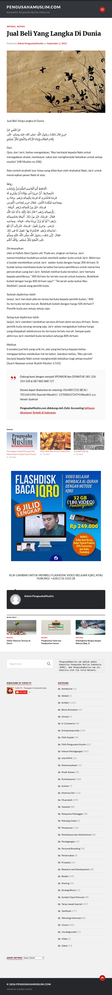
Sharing (65, 883)
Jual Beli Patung (81, 451)
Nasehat (66, 806)
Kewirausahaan (69, 765)
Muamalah (67, 799)
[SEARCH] (48, 663)
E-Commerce (68, 723)
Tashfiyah (66, 910)
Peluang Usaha (69, 820)
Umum (65, 924)
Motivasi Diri (68, 792)
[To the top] (102, 978)
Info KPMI (67, 758)
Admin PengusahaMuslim (30, 43)
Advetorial (67, 688)
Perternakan (68, 855)
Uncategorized (69, 931)
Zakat (64, 945)
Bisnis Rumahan (70, 709)
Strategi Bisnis (69, 890)
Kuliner (65, 786)
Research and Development (75, 869)
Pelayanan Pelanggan (72, 813)
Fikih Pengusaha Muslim (74, 744)
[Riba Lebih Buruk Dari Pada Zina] (55, 441)
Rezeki (21, 26)
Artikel (11, 26)
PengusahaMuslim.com (34, 7)
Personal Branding (71, 848)
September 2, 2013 (57, 43)
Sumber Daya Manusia (73, 897)
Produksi (66, 862)
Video (65, 938)
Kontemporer (68, 779)
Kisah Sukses (68, 772)
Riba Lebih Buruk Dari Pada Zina (55, 451)
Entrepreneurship (70, 730)
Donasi (65, 716)
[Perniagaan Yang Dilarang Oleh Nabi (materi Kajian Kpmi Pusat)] (22, 441)
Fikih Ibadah (68, 737)
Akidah (65, 695)
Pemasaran (67, 827)
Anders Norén (24, 989)
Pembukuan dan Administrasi (76, 834)
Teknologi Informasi (71, 917)
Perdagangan (68, 841)
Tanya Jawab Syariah (72, 904)
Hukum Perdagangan (72, 751)
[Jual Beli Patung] (89, 441)
